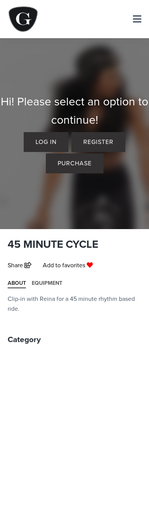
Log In (46, 141)
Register (98, 141)
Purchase (75, 163)
